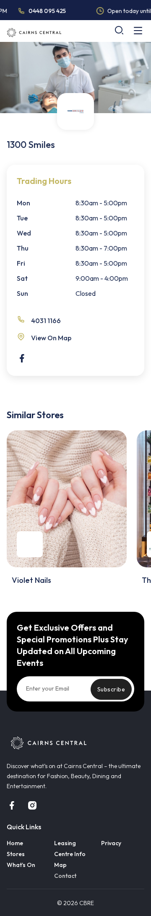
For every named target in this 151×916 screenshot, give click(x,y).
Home (15, 843)
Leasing (65, 843)
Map (60, 865)
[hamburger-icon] (138, 31)
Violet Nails (31, 580)
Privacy (111, 843)
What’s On (21, 865)
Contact (65, 876)
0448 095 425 (45, 11)
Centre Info (70, 854)
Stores (16, 854)
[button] (119, 30)
